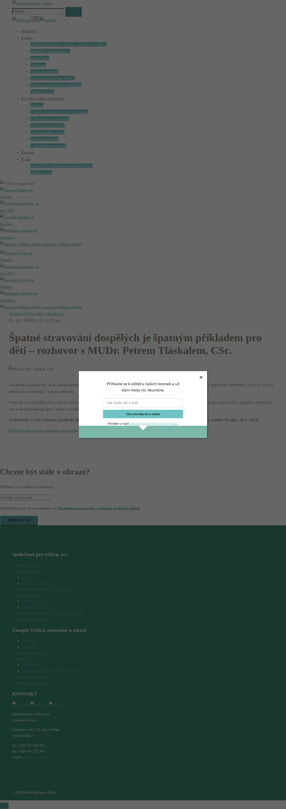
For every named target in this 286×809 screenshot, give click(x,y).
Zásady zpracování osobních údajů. (154, 424)
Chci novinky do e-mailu (143, 414)
